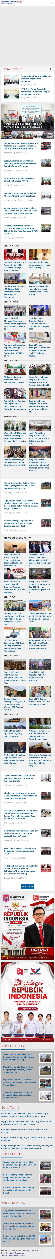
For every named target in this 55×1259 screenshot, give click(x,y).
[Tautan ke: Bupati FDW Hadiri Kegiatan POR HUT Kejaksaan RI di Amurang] (40, 664)
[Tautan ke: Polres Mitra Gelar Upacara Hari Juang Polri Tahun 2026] (15, 723)
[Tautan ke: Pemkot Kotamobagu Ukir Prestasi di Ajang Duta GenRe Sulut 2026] (15, 452)
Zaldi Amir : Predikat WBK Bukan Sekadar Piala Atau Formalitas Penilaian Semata (19, 778)
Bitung (7, 878)
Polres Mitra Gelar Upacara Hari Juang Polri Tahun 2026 (13, 733)
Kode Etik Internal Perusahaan (13, 1253)
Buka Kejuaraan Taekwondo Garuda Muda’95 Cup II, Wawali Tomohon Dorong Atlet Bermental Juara (21, 146)
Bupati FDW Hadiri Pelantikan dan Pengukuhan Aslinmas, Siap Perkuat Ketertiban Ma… (15, 677)
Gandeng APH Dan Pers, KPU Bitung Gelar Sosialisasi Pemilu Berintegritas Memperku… (15, 291)
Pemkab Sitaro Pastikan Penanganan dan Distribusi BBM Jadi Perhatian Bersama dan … (15, 406)
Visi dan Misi (37, 1250)
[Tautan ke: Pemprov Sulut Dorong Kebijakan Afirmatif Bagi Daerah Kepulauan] (11, 80)
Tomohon (8, 153)
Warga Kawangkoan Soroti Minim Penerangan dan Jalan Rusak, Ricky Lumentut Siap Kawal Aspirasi (24, 123)
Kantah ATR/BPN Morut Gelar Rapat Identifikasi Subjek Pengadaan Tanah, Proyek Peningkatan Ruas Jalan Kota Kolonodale (21, 814)
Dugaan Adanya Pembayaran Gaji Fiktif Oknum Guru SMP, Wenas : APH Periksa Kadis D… (14, 704)
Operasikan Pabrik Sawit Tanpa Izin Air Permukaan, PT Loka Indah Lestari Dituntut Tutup (21, 833)
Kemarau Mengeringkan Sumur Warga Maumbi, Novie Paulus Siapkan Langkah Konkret (19, 523)
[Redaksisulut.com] (12, 2)
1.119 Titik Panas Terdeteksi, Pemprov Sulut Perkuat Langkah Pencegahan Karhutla (36, 92)
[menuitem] (6, 135)
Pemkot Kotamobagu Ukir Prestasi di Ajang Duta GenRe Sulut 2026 (14, 462)
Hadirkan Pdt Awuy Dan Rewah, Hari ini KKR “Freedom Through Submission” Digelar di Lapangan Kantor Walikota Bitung (21, 869)
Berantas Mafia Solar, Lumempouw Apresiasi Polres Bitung (39, 265)
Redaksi (26, 1250)
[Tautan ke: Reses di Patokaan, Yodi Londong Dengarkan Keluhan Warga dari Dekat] (46, 850)
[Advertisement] (27, 35)
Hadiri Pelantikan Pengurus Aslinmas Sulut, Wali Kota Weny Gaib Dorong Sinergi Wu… (39, 438)
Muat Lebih (27, 886)
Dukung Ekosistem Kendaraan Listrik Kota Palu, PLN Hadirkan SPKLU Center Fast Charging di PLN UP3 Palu (21, 229)
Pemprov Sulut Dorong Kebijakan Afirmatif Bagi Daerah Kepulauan (36, 79)
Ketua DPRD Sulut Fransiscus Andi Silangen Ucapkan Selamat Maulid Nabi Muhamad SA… (13, 560)
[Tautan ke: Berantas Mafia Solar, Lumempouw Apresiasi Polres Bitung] (40, 254)
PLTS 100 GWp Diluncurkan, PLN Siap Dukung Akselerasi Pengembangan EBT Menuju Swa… (14, 645)
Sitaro (6, 185)
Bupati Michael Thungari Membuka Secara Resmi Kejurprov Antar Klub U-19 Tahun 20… (15, 323)
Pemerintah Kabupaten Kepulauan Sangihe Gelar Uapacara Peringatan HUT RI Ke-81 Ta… (14, 350)
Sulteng (7, 170)
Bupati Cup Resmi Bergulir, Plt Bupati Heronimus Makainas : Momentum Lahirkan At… (39, 406)
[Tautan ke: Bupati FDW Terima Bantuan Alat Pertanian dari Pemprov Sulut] (40, 691)
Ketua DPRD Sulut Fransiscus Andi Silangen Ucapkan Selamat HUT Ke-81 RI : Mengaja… (14, 587)
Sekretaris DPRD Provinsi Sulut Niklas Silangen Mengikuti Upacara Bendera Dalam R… (40, 560)
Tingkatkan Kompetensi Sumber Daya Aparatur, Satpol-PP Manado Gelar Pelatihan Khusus (20, 796)
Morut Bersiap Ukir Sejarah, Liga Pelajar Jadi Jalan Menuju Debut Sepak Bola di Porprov (19, 485)
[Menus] (52, 3)
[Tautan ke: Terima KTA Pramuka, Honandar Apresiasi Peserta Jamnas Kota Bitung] (40, 278)
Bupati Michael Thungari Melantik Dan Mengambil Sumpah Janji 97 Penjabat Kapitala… (39, 350)
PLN (5, 238)
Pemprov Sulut (13, 69)
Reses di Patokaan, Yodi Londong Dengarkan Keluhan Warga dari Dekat (20, 851)
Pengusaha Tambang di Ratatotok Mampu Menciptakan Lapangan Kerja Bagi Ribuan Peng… (40, 760)
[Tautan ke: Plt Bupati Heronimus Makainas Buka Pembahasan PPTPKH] (46, 180)
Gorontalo (8, 840)
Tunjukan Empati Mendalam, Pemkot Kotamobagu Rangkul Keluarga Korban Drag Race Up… (39, 465)
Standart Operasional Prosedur (13, 1255)
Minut (6, 217)
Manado (7, 802)
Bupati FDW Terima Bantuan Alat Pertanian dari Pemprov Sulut (40, 702)
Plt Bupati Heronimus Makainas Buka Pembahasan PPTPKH (19, 179)
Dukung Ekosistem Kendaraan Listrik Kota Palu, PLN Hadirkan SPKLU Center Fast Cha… (14, 618)
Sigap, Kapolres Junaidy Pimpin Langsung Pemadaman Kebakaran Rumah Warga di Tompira (20, 163)
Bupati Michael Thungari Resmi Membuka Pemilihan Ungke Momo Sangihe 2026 (39, 323)
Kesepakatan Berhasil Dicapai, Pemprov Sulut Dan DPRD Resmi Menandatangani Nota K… (39, 587)
